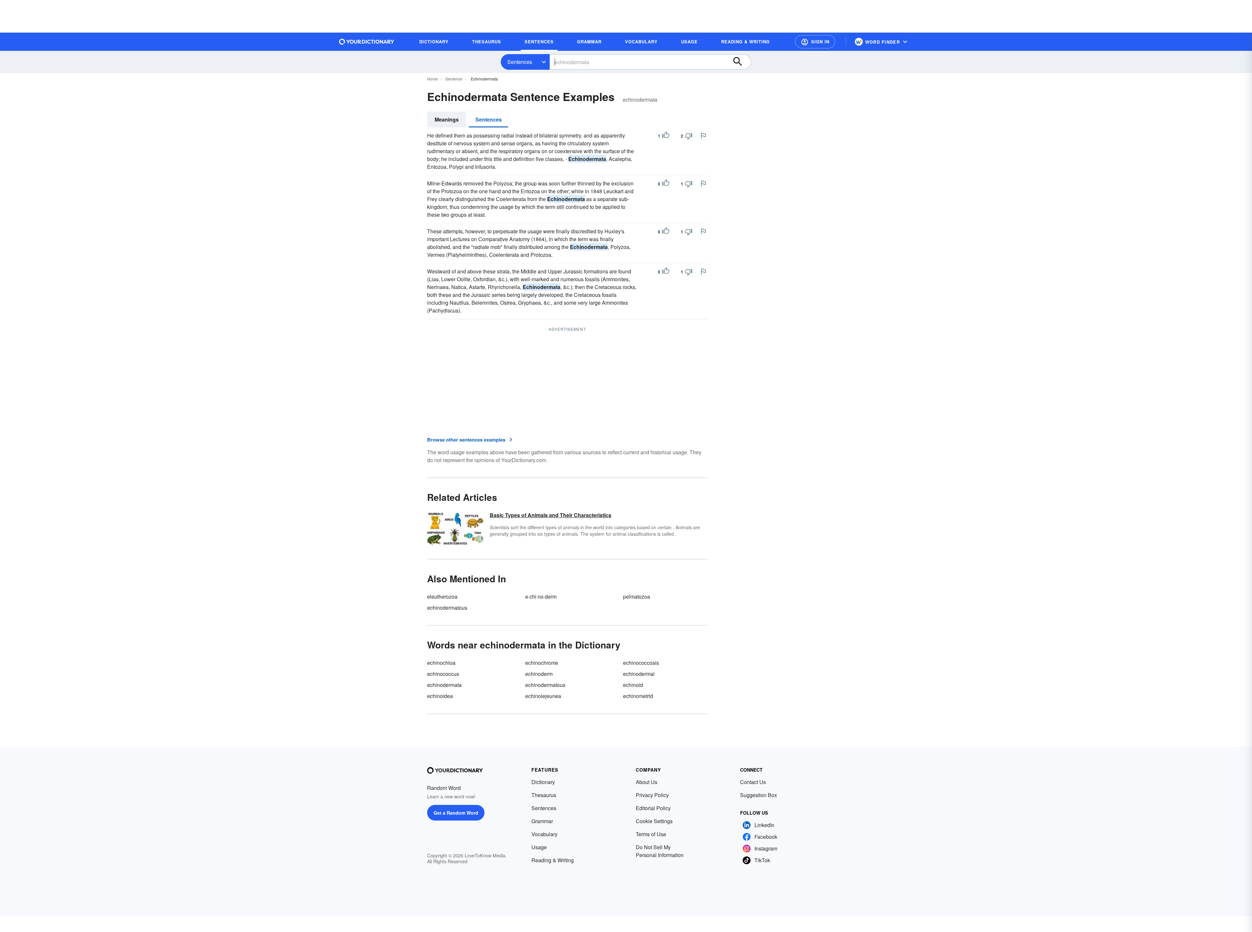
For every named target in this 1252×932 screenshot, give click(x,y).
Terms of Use (651, 834)
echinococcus (443, 673)
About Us (646, 782)
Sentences (519, 62)
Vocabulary (544, 834)
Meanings (447, 119)
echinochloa (441, 662)
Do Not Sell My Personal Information (660, 851)
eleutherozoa (442, 596)
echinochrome (541, 662)
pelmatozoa (636, 596)
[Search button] (741, 62)
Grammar (542, 821)
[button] (815, 42)
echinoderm (539, 673)
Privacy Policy (652, 795)
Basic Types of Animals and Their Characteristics (550, 515)
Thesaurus (543, 795)
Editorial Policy (653, 808)
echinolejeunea (543, 696)
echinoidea (440, 696)
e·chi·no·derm (541, 596)
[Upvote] (666, 136)
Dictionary (543, 782)
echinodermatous (447, 607)
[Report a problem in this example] (703, 135)
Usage (539, 847)
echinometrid (638, 696)
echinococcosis (641, 662)
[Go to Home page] (367, 42)
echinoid (633, 685)
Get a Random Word (456, 812)
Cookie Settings (654, 821)
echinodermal (639, 673)
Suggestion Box (758, 795)
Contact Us (753, 782)
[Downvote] (689, 136)
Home (432, 78)
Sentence (453, 78)
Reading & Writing (552, 860)
